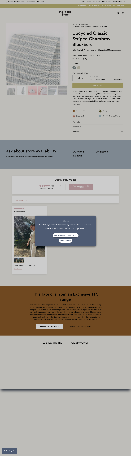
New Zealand (65, 240)
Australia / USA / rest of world (65, 235)
